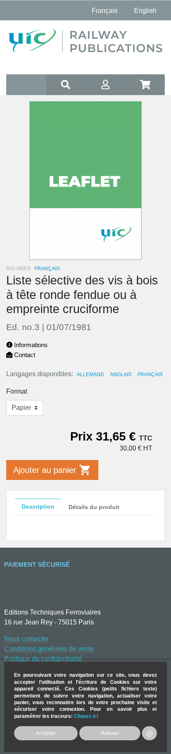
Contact (23, 354)
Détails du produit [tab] (94, 507)
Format (16, 391)
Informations (30, 344)
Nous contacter (26, 638)
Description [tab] (38, 506)
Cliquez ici (86, 716)
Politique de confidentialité (43, 658)
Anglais (121, 374)
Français (150, 374)
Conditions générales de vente (49, 648)
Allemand (90, 374)
